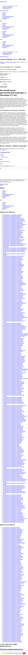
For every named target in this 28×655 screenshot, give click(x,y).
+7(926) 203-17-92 (5, 152)
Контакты (5, 18)
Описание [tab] (5, 84)
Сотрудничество (6, 17)
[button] (14, 21)
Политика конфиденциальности (11, 649)
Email (1, 159)
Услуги (4, 15)
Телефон (2, 154)
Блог (4, 197)
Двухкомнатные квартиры (10, 62)
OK (24, 653)
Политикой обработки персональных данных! (13, 653)
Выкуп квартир (3, 1)
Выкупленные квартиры (8, 16)
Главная (4, 12)
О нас (4, 14)
